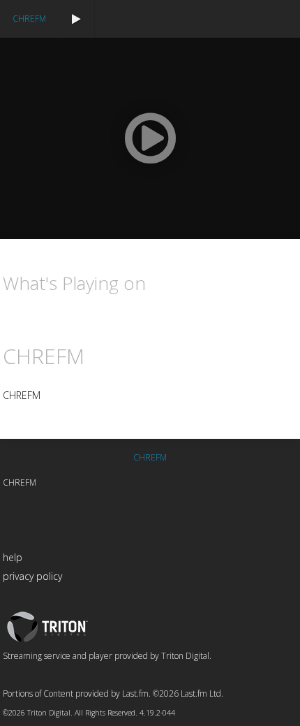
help (12, 557)
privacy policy (32, 576)
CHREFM (29, 18)
